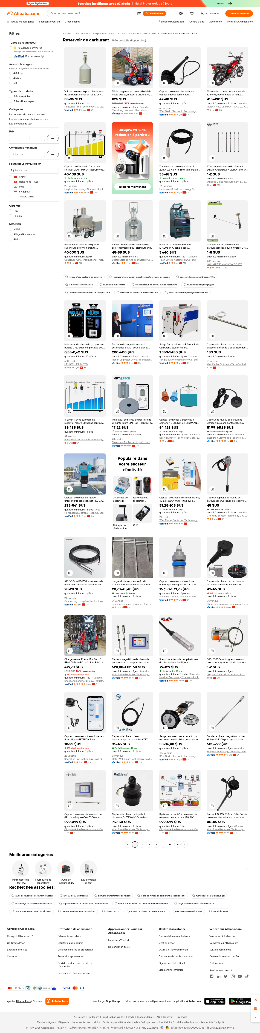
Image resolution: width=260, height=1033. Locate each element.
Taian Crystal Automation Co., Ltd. (177, 259)
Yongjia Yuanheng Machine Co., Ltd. (178, 359)
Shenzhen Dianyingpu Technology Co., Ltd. (227, 437)
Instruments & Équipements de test (95, 33)
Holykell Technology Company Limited (85, 189)
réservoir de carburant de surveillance (139, 292)
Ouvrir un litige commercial (173, 949)
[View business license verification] (162, 1027)
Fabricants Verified (118, 940)
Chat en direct (167, 942)
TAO (157, 1016)
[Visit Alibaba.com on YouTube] (240, 976)
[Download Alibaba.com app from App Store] (215, 1001)
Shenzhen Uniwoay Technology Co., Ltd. (227, 604)
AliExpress (79, 1016)
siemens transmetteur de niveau (114, 896)
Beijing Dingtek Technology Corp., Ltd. (180, 437)
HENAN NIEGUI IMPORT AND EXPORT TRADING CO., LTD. (227, 106)
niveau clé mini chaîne (114, 284)
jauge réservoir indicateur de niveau (196, 903)
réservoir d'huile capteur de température (89, 292)
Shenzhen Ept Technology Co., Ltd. (131, 442)
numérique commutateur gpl (210, 896)
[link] (255, 999)
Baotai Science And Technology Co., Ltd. (132, 259)
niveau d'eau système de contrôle (85, 277)
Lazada (130, 1016)
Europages (181, 1016)
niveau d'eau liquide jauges (200, 284)
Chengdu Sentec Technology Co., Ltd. (227, 515)
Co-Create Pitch (16, 942)
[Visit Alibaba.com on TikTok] (247, 976)
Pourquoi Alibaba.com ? (20, 936)
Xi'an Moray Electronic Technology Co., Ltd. (180, 520)
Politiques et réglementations (74, 973)
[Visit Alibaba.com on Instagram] (233, 976)
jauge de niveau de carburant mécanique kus (163, 896)
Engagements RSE (17, 949)
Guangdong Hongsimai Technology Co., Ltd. (85, 601)
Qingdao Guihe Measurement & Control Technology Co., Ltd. (227, 181)
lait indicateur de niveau (81, 284)
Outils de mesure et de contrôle (138, 33)
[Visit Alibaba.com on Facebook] (211, 976)
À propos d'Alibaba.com (20, 928)
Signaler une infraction (171, 969)
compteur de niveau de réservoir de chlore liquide (143, 903)
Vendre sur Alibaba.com (222, 936)
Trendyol (167, 1016)
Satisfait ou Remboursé (70, 942)
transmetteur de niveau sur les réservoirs (156, 284)
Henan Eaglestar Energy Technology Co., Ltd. (132, 359)
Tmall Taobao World (112, 1016)
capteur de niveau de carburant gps (147, 911)
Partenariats (216, 963)
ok (52, 138)
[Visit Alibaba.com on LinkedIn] (218, 976)
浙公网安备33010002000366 (187, 1027)
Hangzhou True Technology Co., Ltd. (84, 106)
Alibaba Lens (23, 1001)
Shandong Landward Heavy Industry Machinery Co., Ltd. (132, 110)
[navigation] (34, 439)
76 (177, 844)
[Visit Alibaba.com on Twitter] (226, 976)
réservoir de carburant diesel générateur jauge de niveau (141, 277)
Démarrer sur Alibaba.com (223, 942)
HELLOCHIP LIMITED (76, 364)
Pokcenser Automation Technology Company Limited (85, 439)
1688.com (93, 1016)
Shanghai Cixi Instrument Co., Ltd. (177, 596)
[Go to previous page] (128, 844)
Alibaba (67, 33)
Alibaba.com (193, 1001)
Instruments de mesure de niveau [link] (179, 33)
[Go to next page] (184, 844)
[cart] (192, 14)
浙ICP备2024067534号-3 (220, 1027)
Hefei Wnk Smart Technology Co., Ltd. (180, 189)
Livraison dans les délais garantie (76, 949)
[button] (139, 13)
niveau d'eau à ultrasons (75, 896)
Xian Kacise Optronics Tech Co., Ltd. (226, 364)
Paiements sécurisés (69, 936)
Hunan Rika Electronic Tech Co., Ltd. (84, 512)
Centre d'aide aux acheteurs (174, 936)
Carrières (12, 956)
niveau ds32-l (112, 911)
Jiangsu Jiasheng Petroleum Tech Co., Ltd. (132, 604)
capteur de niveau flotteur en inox (79, 911)
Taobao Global (144, 1016)
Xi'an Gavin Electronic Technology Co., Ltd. (180, 111)
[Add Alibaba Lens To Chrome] (57, 1001)
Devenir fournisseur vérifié (224, 956)
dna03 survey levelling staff (189, 911)
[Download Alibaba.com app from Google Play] (241, 1001)
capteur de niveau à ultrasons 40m (197, 277)
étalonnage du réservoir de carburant (34, 903)
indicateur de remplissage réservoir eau (188, 292)
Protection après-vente (70, 956)
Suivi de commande (220, 949)
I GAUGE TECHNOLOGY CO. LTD (224, 264)
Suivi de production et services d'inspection (75, 965)
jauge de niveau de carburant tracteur (34, 896)
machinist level (220, 911)
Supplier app (113, 1001)
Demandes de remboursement (176, 956)
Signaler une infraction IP (172, 963)
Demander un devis (119, 946)
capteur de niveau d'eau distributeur (33, 911)
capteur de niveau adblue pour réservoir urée (85, 903)
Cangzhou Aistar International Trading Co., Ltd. (85, 259)
